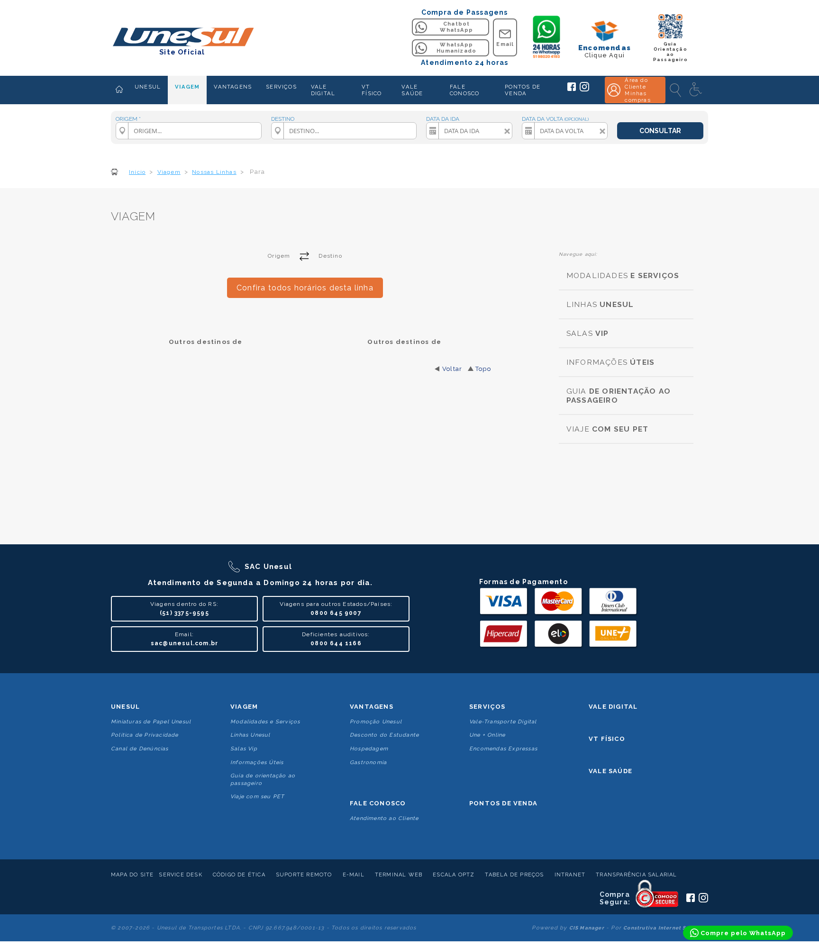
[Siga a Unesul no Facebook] (571, 89)
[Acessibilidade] (696, 90)
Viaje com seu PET (257, 797)
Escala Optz (453, 875)
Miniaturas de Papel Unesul (151, 722)
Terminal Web (398, 875)
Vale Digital (613, 706)
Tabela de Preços (514, 875)
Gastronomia (368, 762)
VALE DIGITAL (323, 90)
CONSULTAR (660, 131)
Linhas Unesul (250, 735)
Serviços (487, 706)
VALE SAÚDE (412, 90)
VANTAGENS (233, 86)
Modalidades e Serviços (265, 722)
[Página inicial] (119, 90)
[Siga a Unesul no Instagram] (584, 89)
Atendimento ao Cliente (384, 818)
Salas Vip (243, 749)
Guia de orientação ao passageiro (262, 779)
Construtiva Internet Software (665, 927)
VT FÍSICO (372, 90)
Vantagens (371, 706)
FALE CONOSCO (464, 90)
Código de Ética (239, 875)
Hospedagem (369, 749)
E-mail (353, 875)
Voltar (452, 368)
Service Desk (180, 875)
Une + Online (487, 735)
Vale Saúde (610, 771)
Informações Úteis (256, 762)
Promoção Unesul (376, 722)
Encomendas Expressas (503, 749)
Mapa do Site (132, 875)
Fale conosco (378, 803)
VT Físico (607, 738)
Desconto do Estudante (384, 735)
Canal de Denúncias (140, 749)
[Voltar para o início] (182, 37)
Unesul (125, 706)
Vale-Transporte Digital (503, 722)
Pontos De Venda (503, 803)
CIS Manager (586, 927)
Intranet (570, 875)
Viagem (244, 706)
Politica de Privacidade (145, 735)
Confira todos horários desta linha (305, 287)
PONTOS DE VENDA (522, 90)
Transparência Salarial (636, 875)
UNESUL (148, 86)
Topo (483, 368)
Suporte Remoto (304, 875)
